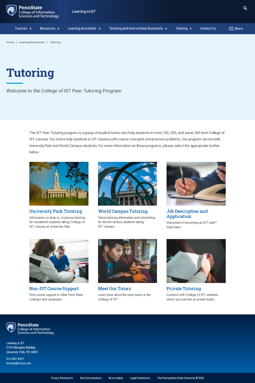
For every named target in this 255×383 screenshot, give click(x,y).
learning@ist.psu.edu (18, 363)
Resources (47, 28)
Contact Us (208, 28)
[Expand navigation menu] (245, 8)
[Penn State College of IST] (36, 11)
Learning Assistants (82, 28)
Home (10, 42)
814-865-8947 (15, 359)
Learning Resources (32, 42)
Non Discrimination (91, 378)
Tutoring (181, 28)
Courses (21, 28)
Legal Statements (140, 378)
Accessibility (116, 378)
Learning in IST (84, 11)
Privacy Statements (62, 378)
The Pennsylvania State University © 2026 (180, 378)
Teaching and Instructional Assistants (136, 28)
